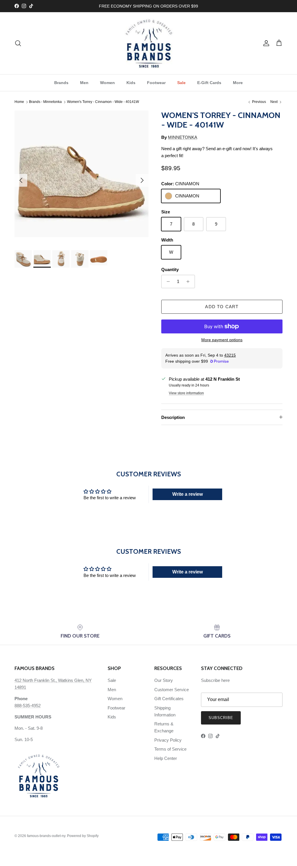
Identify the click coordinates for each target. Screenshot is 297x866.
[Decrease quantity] (167, 281)
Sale (181, 82)
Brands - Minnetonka (45, 102)
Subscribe (221, 718)
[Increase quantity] (189, 281)
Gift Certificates (169, 698)
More (238, 82)
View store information (186, 393)
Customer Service (171, 689)
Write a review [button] (187, 494)
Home (19, 102)
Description (173, 417)
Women (107, 82)
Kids (130, 82)
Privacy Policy (168, 740)
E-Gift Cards (209, 82)
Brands (61, 82)
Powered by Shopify (83, 836)
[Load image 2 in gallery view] (81, 177)
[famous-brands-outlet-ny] (148, 43)
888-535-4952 (28, 705)
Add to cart (221, 306)
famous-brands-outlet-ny (46, 836)
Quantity (170, 269)
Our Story (163, 680)
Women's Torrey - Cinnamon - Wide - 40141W (103, 102)
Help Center (165, 758)
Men (84, 82)
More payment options (221, 339)
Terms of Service (170, 749)
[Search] (18, 43)
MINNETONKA (182, 137)
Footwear (156, 82)
